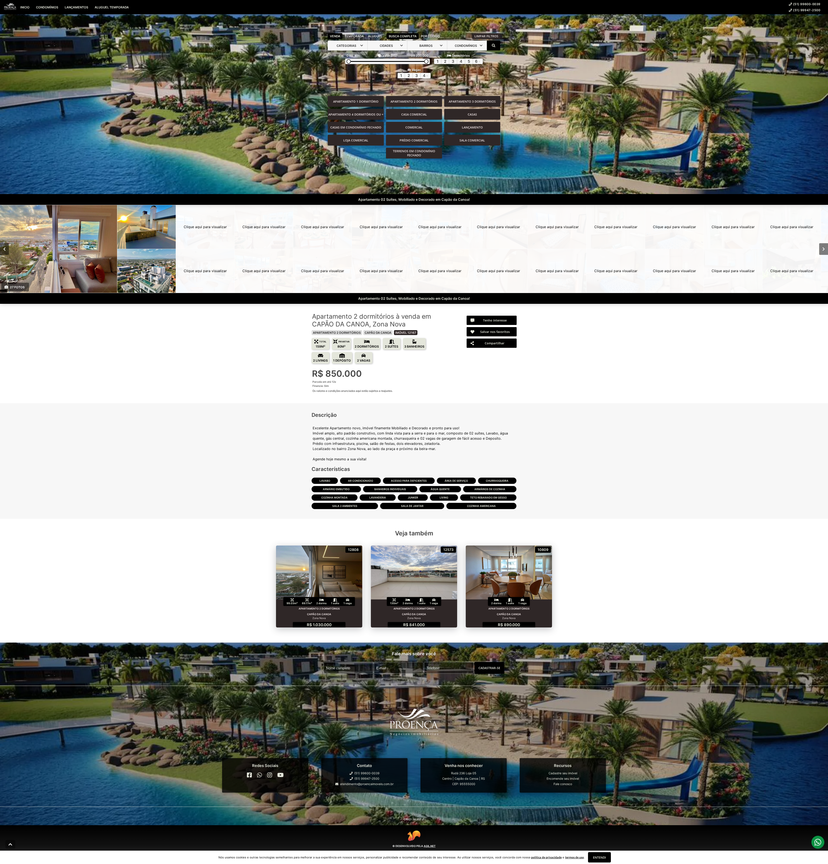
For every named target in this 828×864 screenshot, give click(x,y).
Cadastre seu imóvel (563, 773)
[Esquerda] (4, 249)
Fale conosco (563, 784)
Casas (472, 114)
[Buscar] (493, 45)
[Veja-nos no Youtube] (280, 775)
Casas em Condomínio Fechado (355, 127)
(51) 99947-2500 (806, 10)
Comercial (414, 127)
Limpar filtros (486, 36)
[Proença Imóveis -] (414, 725)
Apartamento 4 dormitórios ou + (355, 114)
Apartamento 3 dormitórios (472, 101)
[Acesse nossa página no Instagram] (269, 775)
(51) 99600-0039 (806, 4)
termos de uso (574, 857)
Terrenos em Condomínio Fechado (414, 153)
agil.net (430, 846)
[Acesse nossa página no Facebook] (249, 775)
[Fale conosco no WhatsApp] (259, 775)
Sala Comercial (472, 140)
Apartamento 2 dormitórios (414, 101)
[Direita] (823, 249)
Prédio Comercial (414, 140)
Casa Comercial (414, 114)
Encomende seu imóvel (563, 778)
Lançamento (472, 127)
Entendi (599, 857)
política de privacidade (546, 857)
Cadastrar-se (489, 668)
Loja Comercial (355, 140)
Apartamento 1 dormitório (355, 101)
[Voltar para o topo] (10, 844)
